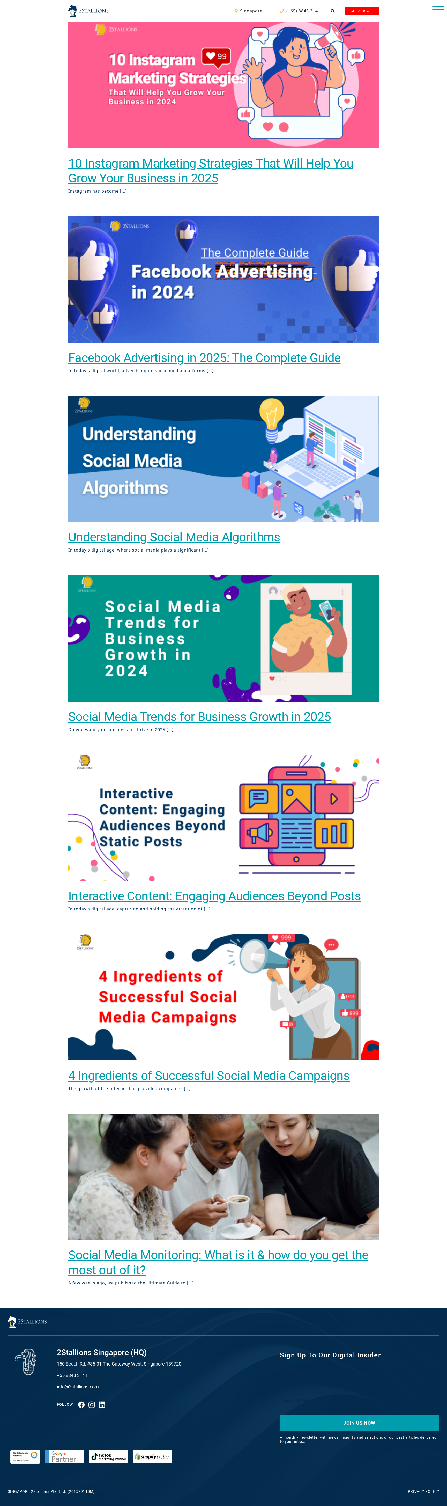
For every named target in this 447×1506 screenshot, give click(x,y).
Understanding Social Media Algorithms (174, 537)
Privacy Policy (423, 1491)
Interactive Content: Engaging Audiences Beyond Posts (214, 896)
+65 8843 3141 (72, 1375)
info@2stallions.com (78, 1386)
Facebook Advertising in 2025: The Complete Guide (204, 357)
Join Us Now (359, 1423)
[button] (333, 11)
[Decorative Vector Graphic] (88, 7)
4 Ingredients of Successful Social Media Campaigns (209, 1075)
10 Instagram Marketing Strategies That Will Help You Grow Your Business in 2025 (210, 171)
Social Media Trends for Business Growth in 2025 (199, 716)
